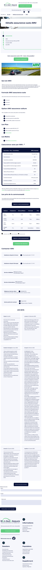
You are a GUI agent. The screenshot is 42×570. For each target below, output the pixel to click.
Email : (2, 493)
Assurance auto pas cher (16, 10)
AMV (7, 38)
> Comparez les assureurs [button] (21, 243)
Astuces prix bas (26, 565)
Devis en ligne (8, 132)
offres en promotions (12, 140)
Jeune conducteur (26, 552)
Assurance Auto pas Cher (27, 525)
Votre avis (3, 499)
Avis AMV (8, 44)
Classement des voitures (27, 563)
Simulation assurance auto (7, 550)
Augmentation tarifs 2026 (28, 549)
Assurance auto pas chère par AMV (12, 40)
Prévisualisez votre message (8, 509)
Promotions (4, 557)
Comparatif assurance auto (7, 552)
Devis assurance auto (6, 553)
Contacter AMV (9, 42)
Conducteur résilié (26, 550)
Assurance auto (5, 549)
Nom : (2, 488)
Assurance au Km (26, 553)
